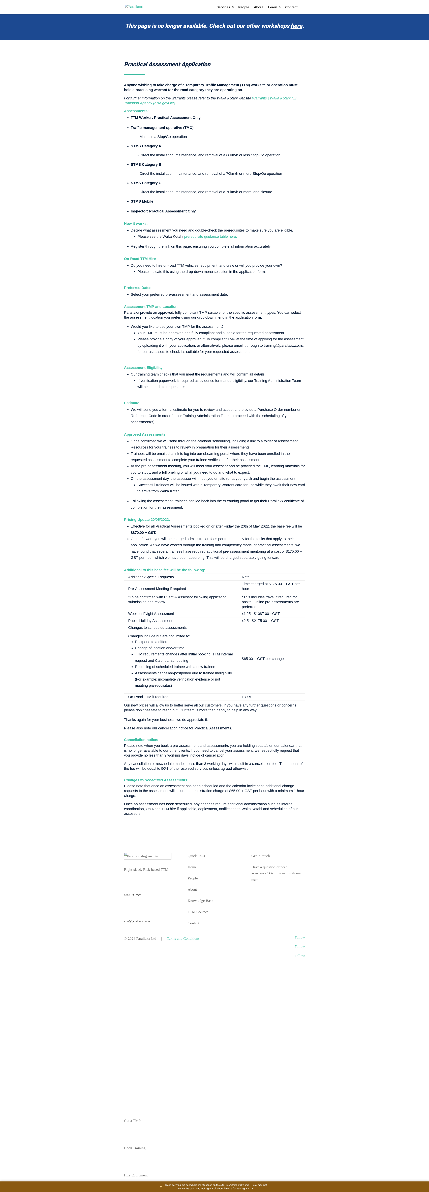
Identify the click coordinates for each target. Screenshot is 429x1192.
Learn (272, 7)
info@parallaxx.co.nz (137, 921)
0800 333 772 (132, 895)
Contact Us (263, 892)
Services (223, 7)
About (258, 7)
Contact (291, 7)
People (243, 7)
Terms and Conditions (183, 938)
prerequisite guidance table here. (210, 236)
